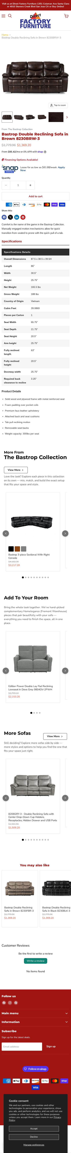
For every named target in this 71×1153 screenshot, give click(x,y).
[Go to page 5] (34, 577)
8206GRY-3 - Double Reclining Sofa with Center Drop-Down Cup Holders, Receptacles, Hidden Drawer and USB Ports (32, 817)
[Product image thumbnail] (18, 117)
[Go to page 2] (25, 577)
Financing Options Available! (21, 159)
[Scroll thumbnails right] (66, 117)
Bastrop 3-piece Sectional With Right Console (29, 556)
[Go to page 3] (28, 577)
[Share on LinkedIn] (16, 217)
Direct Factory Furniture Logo (35, 20)
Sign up (51, 1046)
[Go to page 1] (23, 577)
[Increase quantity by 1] (30, 185)
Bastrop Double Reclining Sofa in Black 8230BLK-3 (56, 909)
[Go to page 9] (45, 577)
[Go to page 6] (37, 577)
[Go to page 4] (31, 577)
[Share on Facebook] (4, 217)
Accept (33, 1128)
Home (5, 34)
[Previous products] (6, 533)
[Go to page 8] (42, 577)
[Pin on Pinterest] (22, 217)
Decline (34, 1136)
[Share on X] (10, 217)
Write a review (35, 961)
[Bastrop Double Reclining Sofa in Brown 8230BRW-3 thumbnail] (7, 117)
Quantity (6, 178)
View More (14, 470)
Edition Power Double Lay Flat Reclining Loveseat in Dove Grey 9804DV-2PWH (30, 688)
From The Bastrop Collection (17, 129)
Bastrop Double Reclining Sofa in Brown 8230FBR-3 (19, 909)
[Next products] (65, 533)
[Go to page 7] (39, 577)
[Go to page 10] (48, 577)
